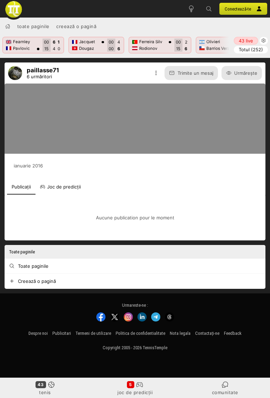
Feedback (233, 333)
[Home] (7, 26)
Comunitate (225, 392)
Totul (251, 49)
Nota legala (180, 333)
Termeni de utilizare (93, 333)
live (246, 41)
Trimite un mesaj (195, 73)
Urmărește (245, 73)
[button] (209, 9)
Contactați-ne (207, 333)
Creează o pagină (76, 26)
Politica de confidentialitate (140, 333)
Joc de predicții (135, 392)
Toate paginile (33, 26)
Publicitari (61, 333)
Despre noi (38, 333)
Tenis (45, 392)
